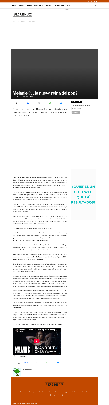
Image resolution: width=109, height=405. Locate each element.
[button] (95, 5)
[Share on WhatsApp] (51, 103)
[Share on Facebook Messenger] (61, 103)
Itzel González (18, 96)
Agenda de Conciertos (35, 5)
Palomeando (59, 5)
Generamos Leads (25, 403)
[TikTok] (91, 1)
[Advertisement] (67, 14)
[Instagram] (89, 1)
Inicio (14, 5)
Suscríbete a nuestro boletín (81, 105)
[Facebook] (86, 1)
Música (21, 5)
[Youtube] (97, 1)
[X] (94, 1)
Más (68, 5)
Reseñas (49, 5)
